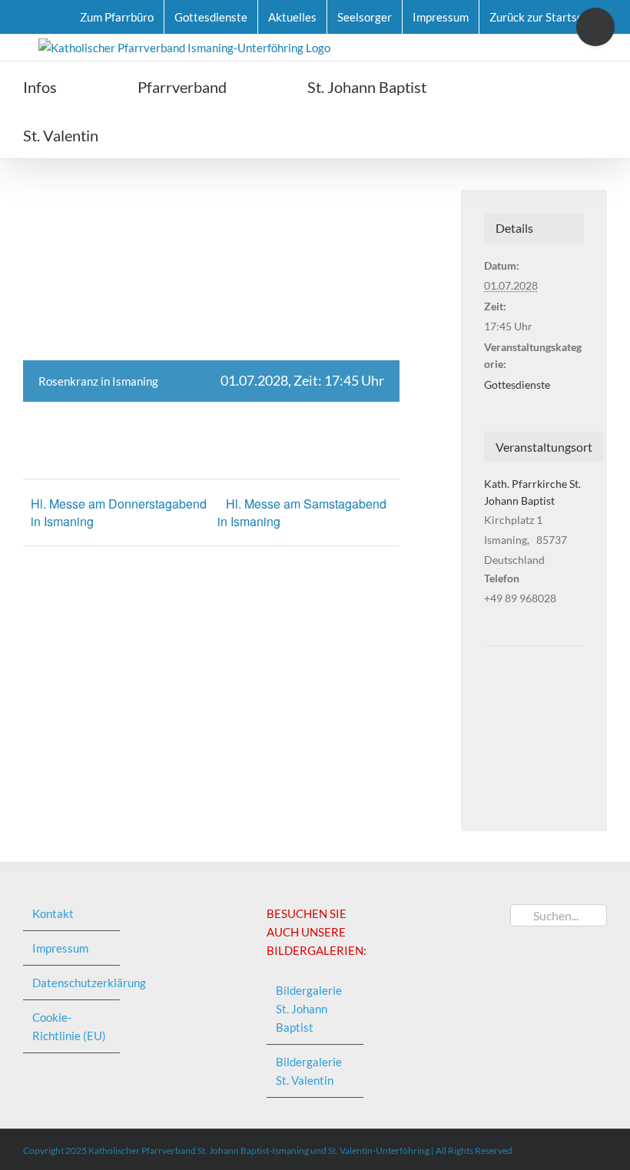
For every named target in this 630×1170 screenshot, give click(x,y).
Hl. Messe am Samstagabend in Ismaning (301, 513)
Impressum (60, 948)
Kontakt (53, 913)
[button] (185, 134)
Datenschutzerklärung (72, 982)
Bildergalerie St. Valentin (309, 1071)
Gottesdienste (517, 384)
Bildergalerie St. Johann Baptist (309, 1008)
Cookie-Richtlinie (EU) (69, 1026)
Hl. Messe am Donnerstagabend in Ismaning (119, 512)
